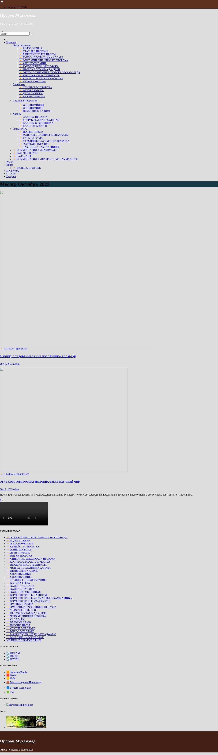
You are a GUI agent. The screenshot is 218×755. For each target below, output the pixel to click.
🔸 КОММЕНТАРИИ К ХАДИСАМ (39, 120)
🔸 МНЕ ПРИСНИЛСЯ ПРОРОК (37, 54)
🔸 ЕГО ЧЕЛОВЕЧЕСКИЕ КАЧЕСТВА (41, 78)
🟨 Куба (10, 678)
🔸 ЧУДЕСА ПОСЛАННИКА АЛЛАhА (41, 57)
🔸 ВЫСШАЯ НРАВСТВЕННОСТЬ (39, 75)
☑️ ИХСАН (12, 659)
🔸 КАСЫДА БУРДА (31, 138)
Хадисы (17, 113)
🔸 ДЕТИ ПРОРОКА (31, 93)
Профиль (11, 176)
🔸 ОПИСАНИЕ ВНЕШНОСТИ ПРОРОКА (43, 60)
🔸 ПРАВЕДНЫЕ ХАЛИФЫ (35, 111)
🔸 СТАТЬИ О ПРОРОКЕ (33, 51)
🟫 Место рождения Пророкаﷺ (23, 682)
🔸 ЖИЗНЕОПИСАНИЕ (33, 63)
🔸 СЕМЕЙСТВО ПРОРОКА (35, 87)
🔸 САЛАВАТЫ (22, 156)
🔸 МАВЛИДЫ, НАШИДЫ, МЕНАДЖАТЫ (43, 134)
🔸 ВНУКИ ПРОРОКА (32, 96)
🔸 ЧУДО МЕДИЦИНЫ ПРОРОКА (39, 66)
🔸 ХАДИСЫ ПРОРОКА (33, 116)
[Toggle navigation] (1, 31)
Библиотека (12, 170)
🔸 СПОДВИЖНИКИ (31, 108)
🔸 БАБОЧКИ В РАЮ (25, 153)
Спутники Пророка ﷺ (25, 100)
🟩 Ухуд (10, 692)
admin (16, 364)
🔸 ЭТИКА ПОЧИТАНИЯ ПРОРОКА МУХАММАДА (49, 72)
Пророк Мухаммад (17, 15)
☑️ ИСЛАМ (13, 653)
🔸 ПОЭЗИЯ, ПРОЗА (31, 131)
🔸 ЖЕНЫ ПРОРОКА (31, 90)
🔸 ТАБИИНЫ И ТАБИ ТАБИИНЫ (39, 147)
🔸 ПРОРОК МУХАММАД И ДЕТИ (39, 69)
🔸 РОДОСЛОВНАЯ (31, 48)
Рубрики (11, 42)
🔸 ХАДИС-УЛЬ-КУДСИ (33, 126)
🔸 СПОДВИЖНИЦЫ (31, 105)
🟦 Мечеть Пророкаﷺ (18, 687)
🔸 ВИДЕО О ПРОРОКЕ (27, 167)
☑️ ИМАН (12, 656)
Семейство (19, 84)
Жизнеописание (21, 45)
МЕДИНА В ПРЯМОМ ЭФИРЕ (23, 640)
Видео (9, 164)
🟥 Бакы (11, 675)
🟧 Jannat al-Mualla (16, 672)
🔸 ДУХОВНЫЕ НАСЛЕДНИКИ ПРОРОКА (44, 141)
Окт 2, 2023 (6, 364)
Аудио (9, 162)
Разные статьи (20, 128)
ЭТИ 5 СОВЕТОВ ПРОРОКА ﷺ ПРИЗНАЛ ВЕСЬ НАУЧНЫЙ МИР (40, 481)
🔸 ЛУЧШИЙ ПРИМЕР (32, 81)
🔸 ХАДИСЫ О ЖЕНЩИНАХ (36, 123)
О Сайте (10, 173)
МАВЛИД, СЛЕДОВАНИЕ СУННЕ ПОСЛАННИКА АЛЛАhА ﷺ (38, 356)
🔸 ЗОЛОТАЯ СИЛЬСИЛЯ (34, 144)
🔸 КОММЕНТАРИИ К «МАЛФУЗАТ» (35, 150)
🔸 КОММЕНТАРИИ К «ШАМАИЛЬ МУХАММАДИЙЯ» (45, 159)
